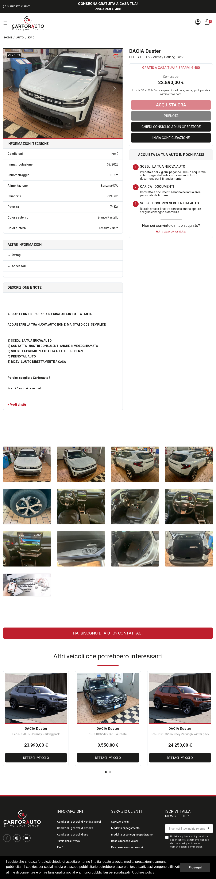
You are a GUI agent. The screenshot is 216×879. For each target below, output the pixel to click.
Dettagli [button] (17, 255)
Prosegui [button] (195, 867)
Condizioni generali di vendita (75, 828)
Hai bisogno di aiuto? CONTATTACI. (108, 633)
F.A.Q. (60, 847)
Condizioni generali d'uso (72, 834)
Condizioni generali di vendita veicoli (79, 821)
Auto (20, 37)
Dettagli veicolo (36, 757)
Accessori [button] (19, 266)
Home (8, 37)
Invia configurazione (171, 138)
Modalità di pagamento (125, 828)
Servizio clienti (120, 821)
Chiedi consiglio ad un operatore (171, 127)
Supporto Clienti (18, 6)
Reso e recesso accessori (127, 847)
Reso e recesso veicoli (125, 840)
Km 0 (31, 37)
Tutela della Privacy (68, 840)
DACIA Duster (36, 728)
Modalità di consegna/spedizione (132, 834)
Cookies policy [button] (143, 872)
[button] (17, 404)
